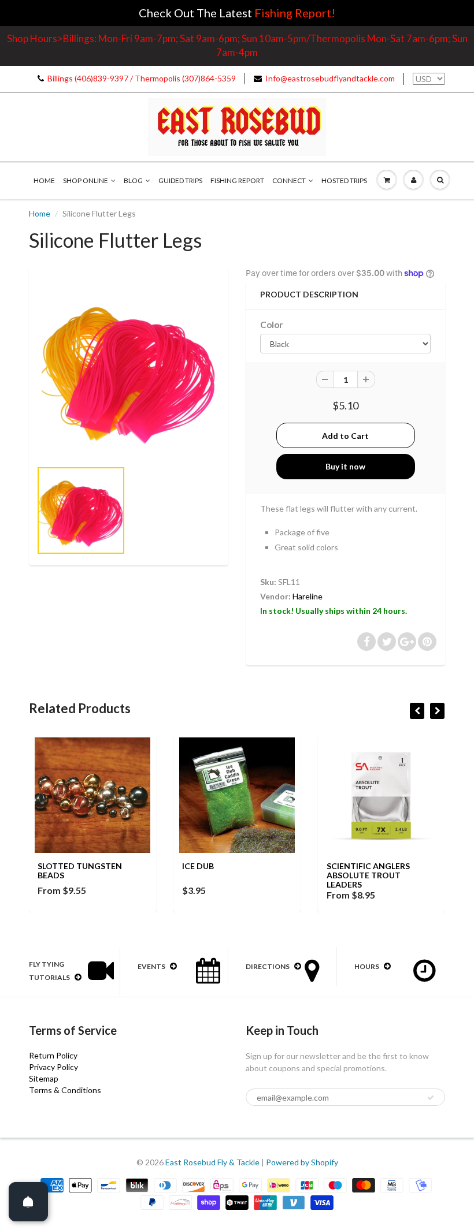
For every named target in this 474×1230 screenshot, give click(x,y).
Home (44, 180)
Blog (133, 180)
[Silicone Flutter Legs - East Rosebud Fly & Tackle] (129, 369)
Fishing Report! (294, 13)
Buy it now (345, 466)
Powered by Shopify (302, 1162)
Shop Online (85, 180)
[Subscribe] (431, 1098)
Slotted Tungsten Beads (80, 870)
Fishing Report (237, 180)
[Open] (28, 1201)
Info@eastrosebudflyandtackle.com (330, 78)
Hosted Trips (344, 180)
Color (271, 324)
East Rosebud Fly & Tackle (212, 1162)
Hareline (307, 596)
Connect (289, 180)
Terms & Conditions (65, 1090)
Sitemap (43, 1078)
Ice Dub (198, 866)
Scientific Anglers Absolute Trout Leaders (368, 875)
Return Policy (53, 1055)
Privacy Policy (53, 1067)
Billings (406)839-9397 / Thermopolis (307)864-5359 (141, 78)
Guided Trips (180, 180)
